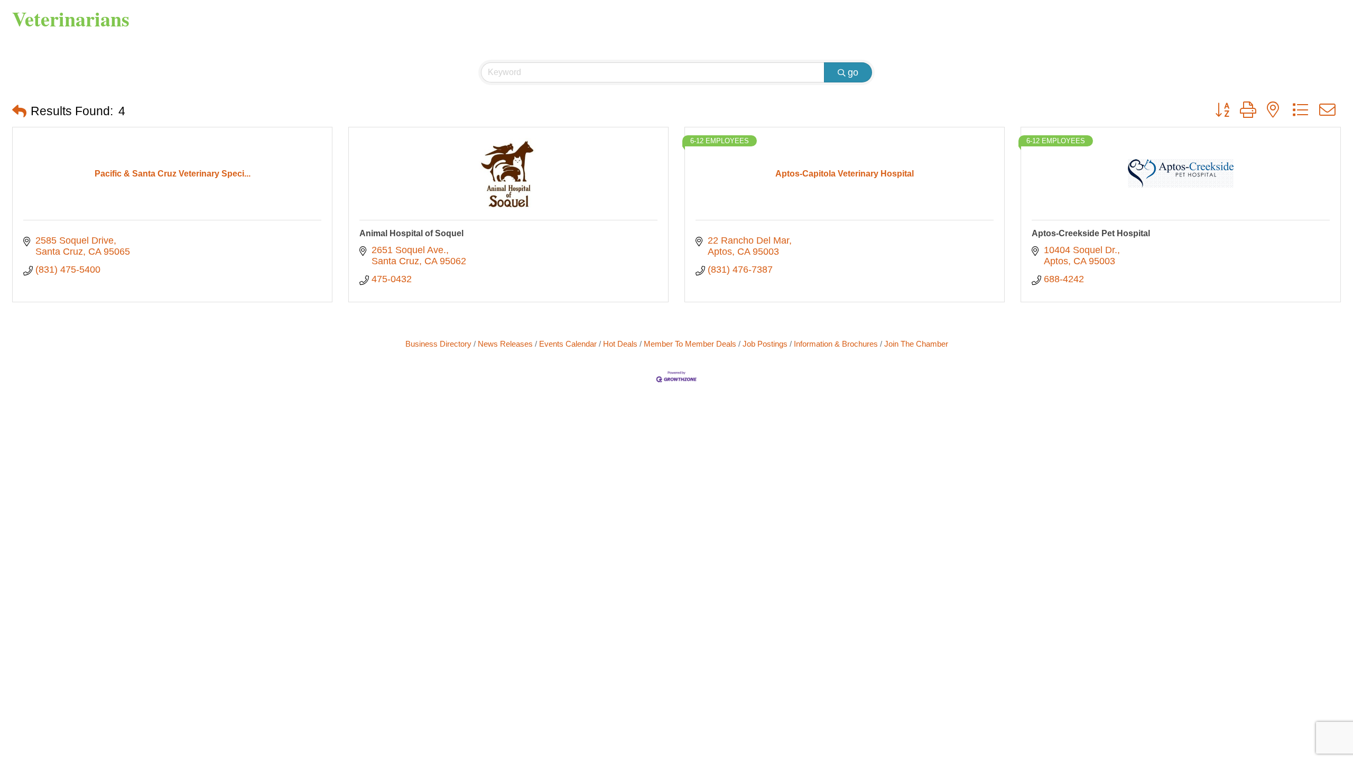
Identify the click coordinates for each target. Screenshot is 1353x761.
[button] (19, 112)
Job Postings (765, 343)
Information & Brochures (836, 343)
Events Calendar (568, 343)
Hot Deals (620, 343)
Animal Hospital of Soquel (411, 233)
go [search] (853, 72)
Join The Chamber (916, 343)
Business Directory (438, 343)
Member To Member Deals (690, 343)
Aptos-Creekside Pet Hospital (1091, 233)
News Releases (505, 343)
